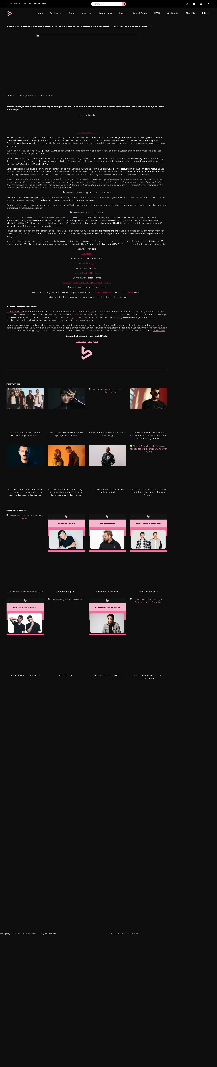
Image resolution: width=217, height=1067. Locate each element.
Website (67, 282)
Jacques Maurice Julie (127, 933)
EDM (92, 311)
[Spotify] (201, 4)
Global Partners (13, 4)
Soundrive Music (15, 311)
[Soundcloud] (208, 4)
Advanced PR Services (107, 591)
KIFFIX (157, 13)
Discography (105, 13)
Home (40, 13)
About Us (190, 13)
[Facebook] (194, 4)
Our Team (27, 4)
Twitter (86, 273)
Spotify (107, 282)
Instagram (87, 253)
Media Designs (66, 675)
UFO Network (159, 330)
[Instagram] (187, 4)
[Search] (124, 4)
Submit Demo (40, 4)
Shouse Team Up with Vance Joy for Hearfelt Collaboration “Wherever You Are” (148, 492)
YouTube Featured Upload (107, 675)
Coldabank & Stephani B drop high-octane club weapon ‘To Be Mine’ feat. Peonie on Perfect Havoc (66, 492)
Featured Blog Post (66, 591)
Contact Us (172, 13)
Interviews (87, 13)
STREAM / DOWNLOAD (87, 132)
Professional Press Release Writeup (25, 591)
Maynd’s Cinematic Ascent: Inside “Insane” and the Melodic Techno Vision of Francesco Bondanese (25, 492)
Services (54, 13)
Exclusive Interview (148, 591)
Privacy (205, 13)
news (60, 314)
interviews (77, 314)
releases (56, 325)
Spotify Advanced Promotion (25, 675)
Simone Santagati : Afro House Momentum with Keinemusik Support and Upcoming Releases (148, 435)
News (71, 13)
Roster (122, 13)
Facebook (81, 263)
